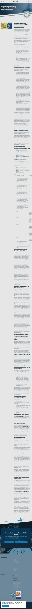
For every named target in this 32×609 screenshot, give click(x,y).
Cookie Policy (17, 603)
